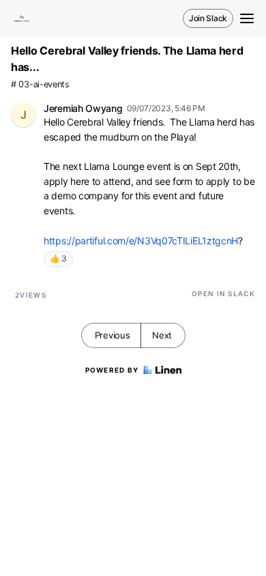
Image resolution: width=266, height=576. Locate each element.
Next (162, 335)
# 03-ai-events (40, 84)
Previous (112, 335)
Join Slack (208, 18)
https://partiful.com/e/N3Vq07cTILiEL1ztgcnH (141, 240)
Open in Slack (223, 293)
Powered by (112, 370)
